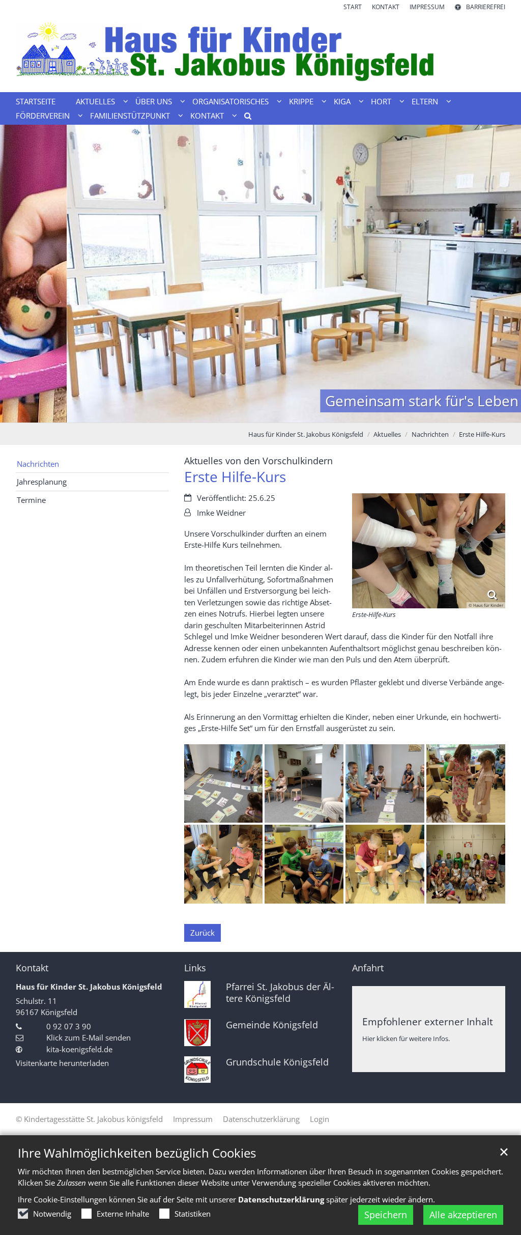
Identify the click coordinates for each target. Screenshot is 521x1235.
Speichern (385, 1215)
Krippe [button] (301, 101)
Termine (31, 500)
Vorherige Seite (20, 274)
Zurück (202, 933)
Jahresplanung (42, 481)
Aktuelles (387, 434)
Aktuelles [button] (95, 101)
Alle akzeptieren (463, 1215)
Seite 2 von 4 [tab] (251, 412)
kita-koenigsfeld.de (79, 1049)
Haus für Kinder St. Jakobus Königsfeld (305, 434)
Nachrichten (430, 434)
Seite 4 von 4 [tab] (287, 412)
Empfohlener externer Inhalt (427, 1021)
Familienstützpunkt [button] (130, 115)
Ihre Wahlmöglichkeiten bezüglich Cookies (137, 1153)
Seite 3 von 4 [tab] (269, 412)
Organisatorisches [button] (230, 101)
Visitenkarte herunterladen (62, 1063)
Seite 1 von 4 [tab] (234, 412)
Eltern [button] (425, 101)
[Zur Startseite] (260, 52)
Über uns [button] (153, 101)
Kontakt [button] (207, 115)
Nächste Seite (500, 274)
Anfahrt (368, 968)
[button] (244, 117)
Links (195, 968)
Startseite (35, 101)
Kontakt (32, 968)
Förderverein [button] (43, 115)
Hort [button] (381, 101)
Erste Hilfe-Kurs (482, 434)
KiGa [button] (342, 101)
